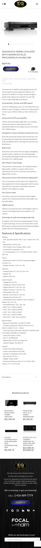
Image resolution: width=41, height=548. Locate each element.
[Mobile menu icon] (37, 4)
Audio (10, 79)
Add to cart (11, 69)
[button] (8, 44)
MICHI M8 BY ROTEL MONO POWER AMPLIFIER (9, 414)
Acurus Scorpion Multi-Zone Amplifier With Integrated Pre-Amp (11, 442)
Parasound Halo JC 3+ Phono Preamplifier (28, 414)
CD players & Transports (20, 79)
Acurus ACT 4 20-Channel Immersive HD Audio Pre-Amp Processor (29, 441)
